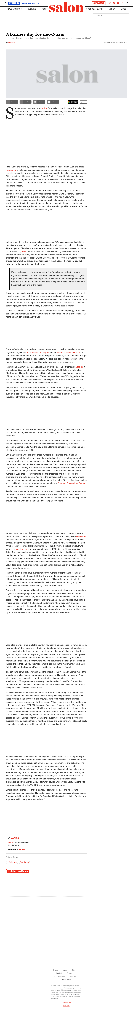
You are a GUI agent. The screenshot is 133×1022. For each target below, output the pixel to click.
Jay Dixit (11, 42)
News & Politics (14, 9)
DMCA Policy (66, 1006)
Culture (32, 9)
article (44, 108)
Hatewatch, (11, 170)
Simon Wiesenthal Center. (69, 353)
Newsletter (99, 3)
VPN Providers (66, 1002)
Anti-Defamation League (37, 353)
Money (112, 9)
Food (44, 9)
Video (123, 9)
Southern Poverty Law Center (71, 483)
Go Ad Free (66, 980)
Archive (73, 976)
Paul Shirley (24, 862)
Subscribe (14, 3)
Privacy (69, 973)
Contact (59, 973)
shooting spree (22, 549)
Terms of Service (59, 976)
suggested (81, 537)
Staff (73, 970)
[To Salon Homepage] (66, 7)
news (24, 252)
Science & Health (94, 9)
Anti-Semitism (12, 862)
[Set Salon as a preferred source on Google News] (73, 102)
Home (55, 970)
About (65, 970)
